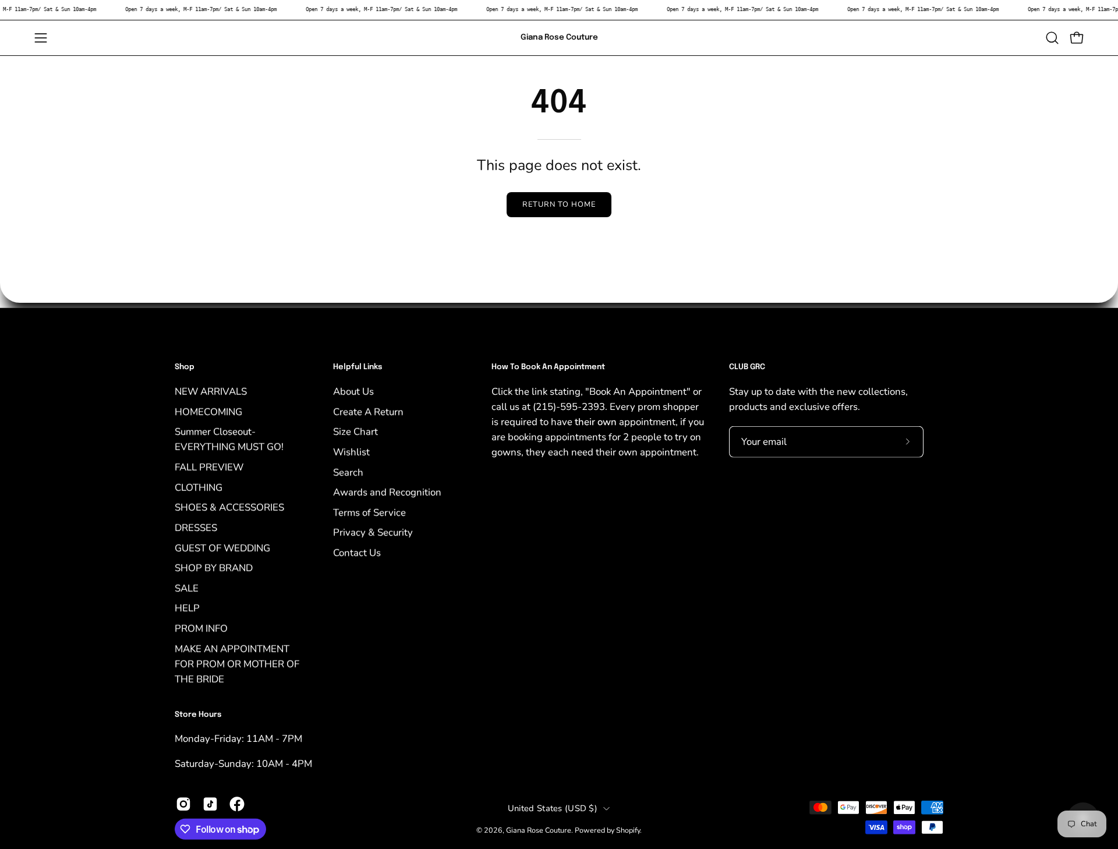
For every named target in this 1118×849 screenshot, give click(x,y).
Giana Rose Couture (559, 37)
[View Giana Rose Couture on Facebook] (237, 803)
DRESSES (196, 527)
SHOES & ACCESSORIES (229, 507)
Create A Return (368, 411)
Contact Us (357, 552)
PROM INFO (201, 628)
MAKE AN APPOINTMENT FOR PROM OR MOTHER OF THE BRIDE (237, 663)
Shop (184, 367)
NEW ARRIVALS (211, 391)
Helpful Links (357, 367)
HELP (187, 608)
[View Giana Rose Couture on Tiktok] (210, 803)
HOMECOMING (208, 411)
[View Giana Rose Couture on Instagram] (183, 803)
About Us (353, 391)
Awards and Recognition (387, 491)
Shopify (628, 830)
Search (348, 472)
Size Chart (355, 431)
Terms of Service (369, 512)
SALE (187, 588)
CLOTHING (198, 487)
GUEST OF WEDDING (222, 547)
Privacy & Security (373, 532)
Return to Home (558, 204)
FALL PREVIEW (209, 466)
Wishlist (351, 451)
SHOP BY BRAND (214, 568)
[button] (1052, 38)
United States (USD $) (552, 808)
